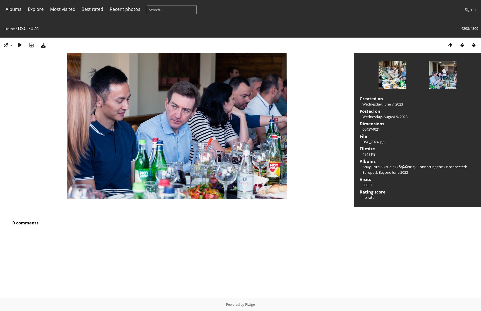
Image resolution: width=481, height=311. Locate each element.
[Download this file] (43, 45)
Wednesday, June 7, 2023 (382, 104)
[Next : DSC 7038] (474, 45)
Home (9, 28)
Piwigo (250, 304)
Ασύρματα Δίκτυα (377, 166)
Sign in (470, 9)
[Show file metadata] (31, 45)
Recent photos (125, 9)
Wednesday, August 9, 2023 (385, 116)
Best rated (92, 9)
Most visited (62, 9)
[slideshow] (20, 45)
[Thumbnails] (450, 45)
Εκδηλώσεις (404, 166)
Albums (13, 9)
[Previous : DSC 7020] (462, 45)
